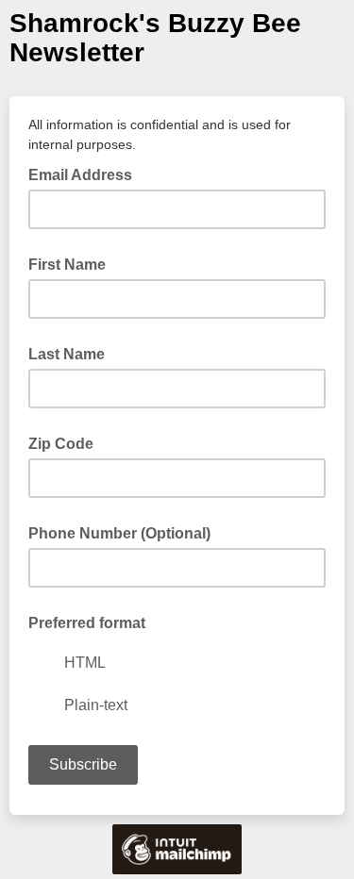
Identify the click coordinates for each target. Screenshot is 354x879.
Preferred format (86, 623)
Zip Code (60, 444)
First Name (67, 265)
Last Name (66, 354)
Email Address (85, 173)
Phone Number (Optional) (119, 533)
